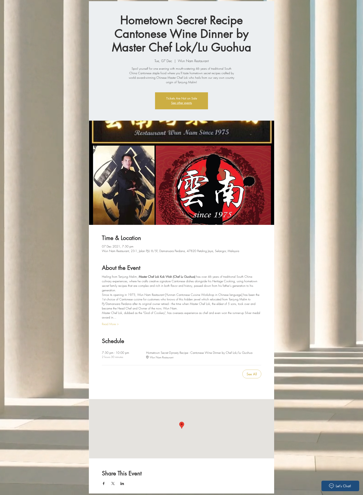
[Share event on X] (113, 483)
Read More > (110, 324)
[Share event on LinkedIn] (122, 483)
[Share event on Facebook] (103, 483)
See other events (181, 103)
